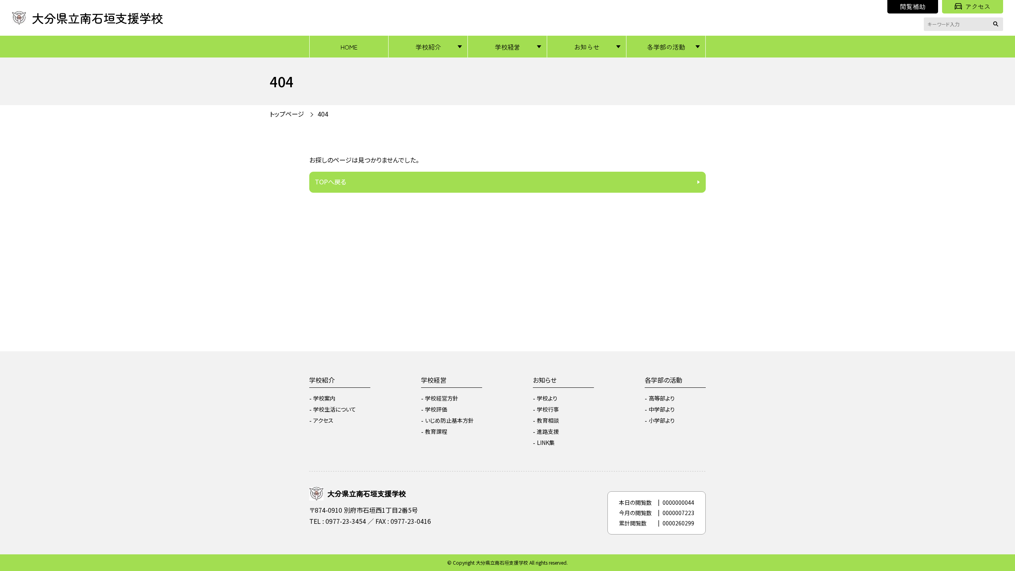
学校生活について (334, 409)
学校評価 (436, 409)
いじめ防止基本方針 (449, 420)
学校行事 (548, 409)
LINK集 (546, 442)
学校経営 (507, 47)
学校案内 (324, 398)
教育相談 (548, 420)
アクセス (977, 6)
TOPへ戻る (330, 181)
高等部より (662, 398)
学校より (547, 398)
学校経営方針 (441, 398)
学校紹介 (428, 47)
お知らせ (586, 47)
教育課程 (436, 431)
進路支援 (548, 431)
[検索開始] (997, 24)
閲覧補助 (912, 6)
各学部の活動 (666, 47)
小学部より (662, 420)
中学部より (662, 409)
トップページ (287, 114)
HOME (349, 47)
